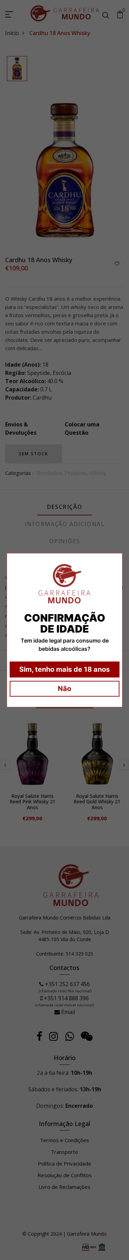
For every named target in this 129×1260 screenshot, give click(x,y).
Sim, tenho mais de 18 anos (64, 669)
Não (64, 688)
